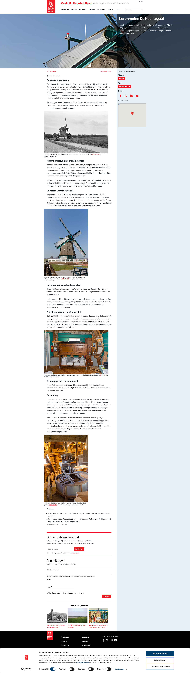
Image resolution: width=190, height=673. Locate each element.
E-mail (49, 587)
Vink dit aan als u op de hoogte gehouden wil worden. (66, 593)
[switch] (72, 669)
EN (142, 1)
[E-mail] (137, 96)
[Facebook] (120, 96)
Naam (49, 579)
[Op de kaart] (131, 113)
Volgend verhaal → (105, 71)
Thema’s (92, 10)
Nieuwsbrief (86, 645)
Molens (121, 78)
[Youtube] (115, 640)
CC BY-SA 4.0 (96, 155)
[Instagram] (111, 640)
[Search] (141, 10)
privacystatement (82, 662)
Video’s (110, 10)
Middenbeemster (125, 86)
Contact (85, 641)
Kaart (117, 10)
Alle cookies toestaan (160, 653)
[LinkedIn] (131, 96)
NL (139, 1)
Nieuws (74, 10)
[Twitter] (125, 96)
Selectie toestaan (160, 660)
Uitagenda (101, 10)
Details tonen (119, 669)
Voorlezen (58, 76)
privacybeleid (75, 553)
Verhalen (65, 10)
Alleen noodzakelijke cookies (160, 666)
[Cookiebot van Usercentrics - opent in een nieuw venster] (26, 669)
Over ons (85, 637)
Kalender (82, 10)
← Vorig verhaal (51, 71)
